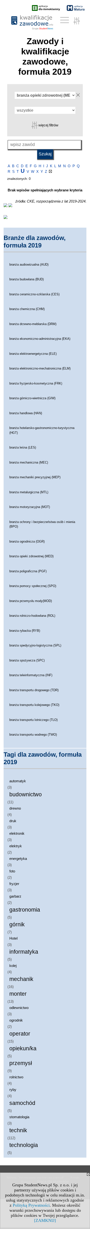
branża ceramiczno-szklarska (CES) (34, 294)
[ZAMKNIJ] (45, 1220)
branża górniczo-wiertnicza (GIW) (32, 398)
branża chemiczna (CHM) (27, 309)
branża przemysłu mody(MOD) (30, 601)
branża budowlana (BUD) (26, 279)
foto (12, 871)
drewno (15, 808)
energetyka (18, 858)
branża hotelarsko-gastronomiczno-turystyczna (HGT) (41, 430)
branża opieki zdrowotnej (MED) (31, 556)
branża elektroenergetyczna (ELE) (33, 353)
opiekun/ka (22, 1048)
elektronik (16, 833)
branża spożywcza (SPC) (27, 660)
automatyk (17, 781)
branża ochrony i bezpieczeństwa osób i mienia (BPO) (42, 524)
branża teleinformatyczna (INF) (30, 675)
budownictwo (25, 794)
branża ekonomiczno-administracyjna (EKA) (39, 339)
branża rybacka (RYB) (24, 630)
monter (18, 994)
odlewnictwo (19, 1008)
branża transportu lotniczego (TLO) (33, 720)
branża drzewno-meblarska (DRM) (32, 324)
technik (18, 1130)
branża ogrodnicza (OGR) (27, 541)
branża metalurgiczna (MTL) (28, 492)
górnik (17, 924)
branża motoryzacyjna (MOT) (29, 507)
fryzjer (14, 884)
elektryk (15, 846)
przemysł (20, 1063)
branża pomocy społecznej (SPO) (32, 586)
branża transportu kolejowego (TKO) (34, 705)
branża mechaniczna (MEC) (28, 462)
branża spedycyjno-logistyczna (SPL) (35, 645)
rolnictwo (16, 1077)
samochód (22, 1103)
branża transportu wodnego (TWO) (33, 734)
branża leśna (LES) (22, 447)
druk (12, 821)
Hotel (13, 938)
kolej (13, 966)
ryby (12, 1090)
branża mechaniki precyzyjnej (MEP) (34, 477)
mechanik (21, 979)
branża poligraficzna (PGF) (28, 571)
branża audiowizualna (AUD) (28, 264)
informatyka (23, 952)
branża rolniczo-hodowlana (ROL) (32, 615)
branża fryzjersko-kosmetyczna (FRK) (35, 383)
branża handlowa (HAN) (25, 413)
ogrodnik (16, 1020)
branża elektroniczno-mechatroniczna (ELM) (40, 368)
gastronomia (24, 910)
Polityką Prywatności (31, 1205)
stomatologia (19, 1117)
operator (19, 1034)
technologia (23, 1145)
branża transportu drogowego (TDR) (34, 690)
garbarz (15, 896)
